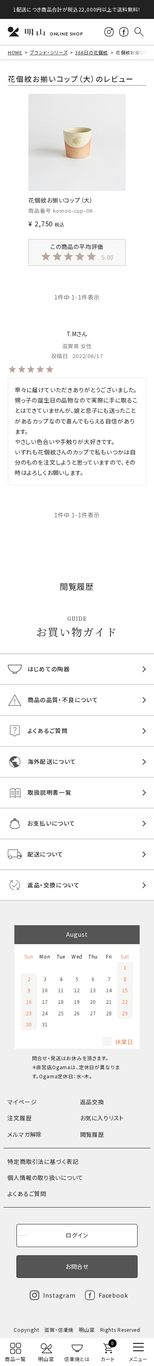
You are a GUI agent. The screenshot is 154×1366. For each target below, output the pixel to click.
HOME (15, 52)
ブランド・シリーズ (49, 52)
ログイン (77, 1235)
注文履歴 (19, 1118)
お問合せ (77, 1266)
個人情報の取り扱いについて (45, 1177)
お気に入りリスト (102, 1118)
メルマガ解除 (24, 1134)
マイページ (22, 1102)
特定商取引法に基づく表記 (42, 1161)
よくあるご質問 (26, 1193)
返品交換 (92, 1102)
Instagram (59, 1295)
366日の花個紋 (91, 52)
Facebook (113, 1295)
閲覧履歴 (92, 1134)
